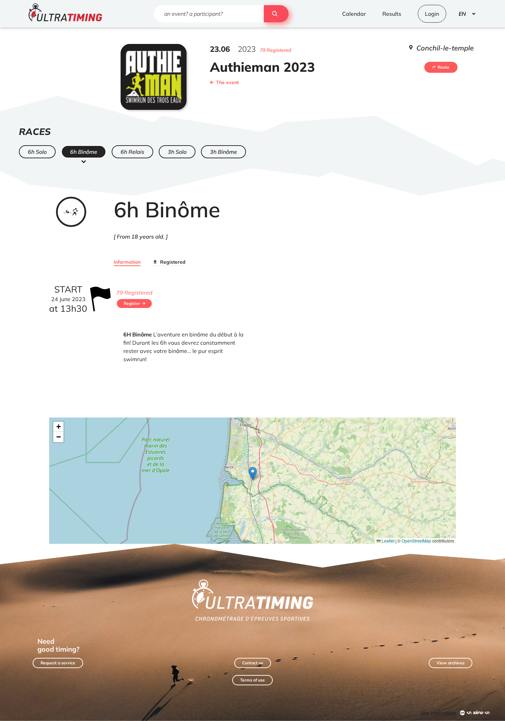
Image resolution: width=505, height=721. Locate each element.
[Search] (276, 13)
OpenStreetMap (416, 540)
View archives (450, 662)
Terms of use (252, 680)
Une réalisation (438, 713)
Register (132, 303)
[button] (252, 474)
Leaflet (387, 540)
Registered (173, 262)
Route (443, 67)
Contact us (252, 662)
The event (227, 82)
